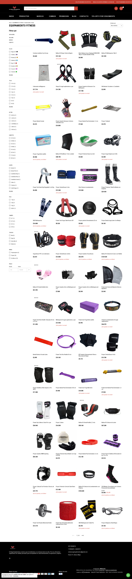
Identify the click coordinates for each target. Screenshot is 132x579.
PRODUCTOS (24, 16)
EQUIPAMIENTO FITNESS (18, 22)
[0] (121, 8)
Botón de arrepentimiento (111, 570)
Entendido (15, 576)
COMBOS (52, 16)
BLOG (74, 16)
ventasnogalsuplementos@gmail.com (78, 552)
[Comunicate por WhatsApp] (128, 575)
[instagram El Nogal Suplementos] (9, 558)
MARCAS (40, 16)
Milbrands (103, 569)
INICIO (11, 16)
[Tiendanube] (83, 572)
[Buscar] (76, 8)
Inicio (10, 22)
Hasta (19, 266)
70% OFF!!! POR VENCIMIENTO (103, 16)
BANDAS (11, 40)
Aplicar (29, 270)
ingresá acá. (102, 570)
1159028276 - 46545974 (74, 549)
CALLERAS (11, 37)
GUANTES (11, 42)
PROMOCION (64, 16)
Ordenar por (113, 23)
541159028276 (72, 546)
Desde (10, 266)
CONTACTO (84, 16)
